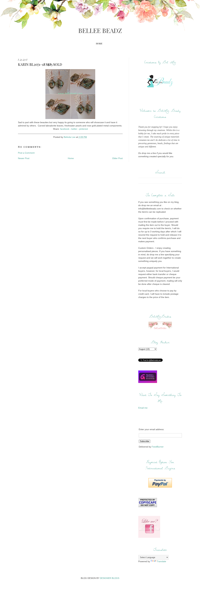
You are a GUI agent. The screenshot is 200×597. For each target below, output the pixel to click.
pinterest (83, 129)
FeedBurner (158, 446)
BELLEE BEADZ (100, 30)
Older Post (117, 158)
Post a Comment (26, 153)
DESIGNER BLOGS (109, 578)
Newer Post (23, 158)
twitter (74, 129)
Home (99, 43)
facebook (64, 129)
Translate (161, 561)
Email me (143, 408)
